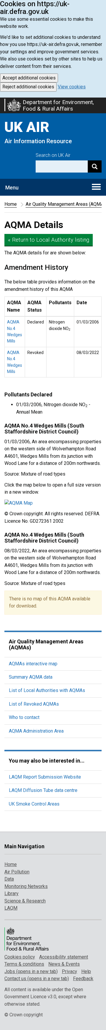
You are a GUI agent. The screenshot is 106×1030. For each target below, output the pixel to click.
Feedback (83, 978)
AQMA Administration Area (36, 731)
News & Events (64, 964)
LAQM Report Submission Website (45, 777)
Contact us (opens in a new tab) (36, 978)
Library (11, 893)
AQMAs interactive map (33, 664)
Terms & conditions (24, 964)
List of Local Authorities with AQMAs (47, 690)
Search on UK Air (53, 155)
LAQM (10, 908)
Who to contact (24, 717)
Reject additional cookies (28, 87)
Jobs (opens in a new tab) (31, 971)
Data (9, 879)
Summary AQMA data (30, 677)
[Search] (95, 166)
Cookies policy (19, 957)
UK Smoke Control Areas (34, 804)
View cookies (72, 87)
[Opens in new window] (53, 503)
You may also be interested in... (47, 761)
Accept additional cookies (29, 78)
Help (86, 971)
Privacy (69, 971)
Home (10, 204)
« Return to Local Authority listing (48, 239)
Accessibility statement (63, 957)
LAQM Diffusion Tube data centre (43, 790)
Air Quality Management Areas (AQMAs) (46, 644)
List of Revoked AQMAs (34, 704)
